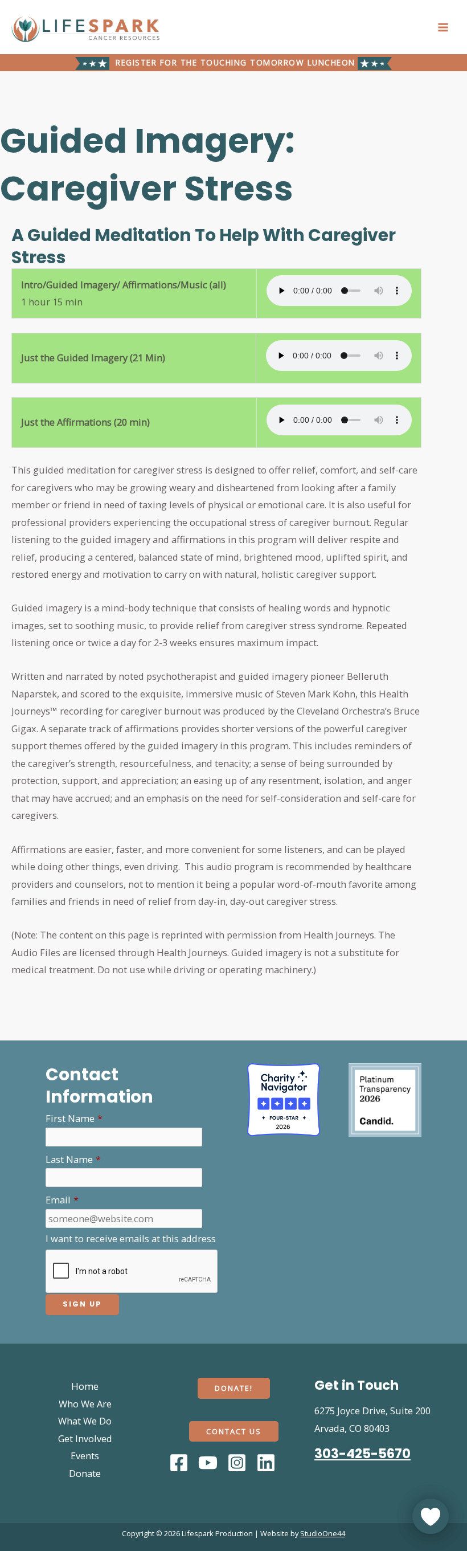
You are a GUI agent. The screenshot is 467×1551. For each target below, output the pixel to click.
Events (85, 1455)
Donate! (234, 1388)
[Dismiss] (220, 1452)
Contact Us (233, 1431)
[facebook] (180, 1462)
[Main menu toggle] (443, 27)
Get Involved (85, 1438)
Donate (85, 1473)
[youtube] (209, 1462)
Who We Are (85, 1403)
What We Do (85, 1420)
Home (85, 1386)
